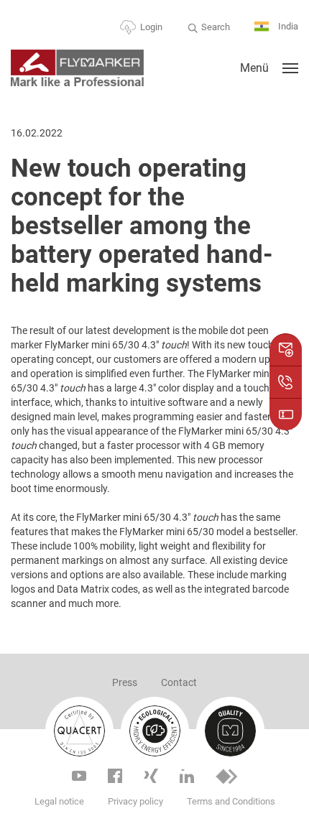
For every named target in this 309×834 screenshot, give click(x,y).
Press (124, 682)
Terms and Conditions (231, 801)
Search (215, 27)
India (287, 26)
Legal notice (59, 801)
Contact (179, 682)
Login (151, 27)
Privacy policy (135, 801)
